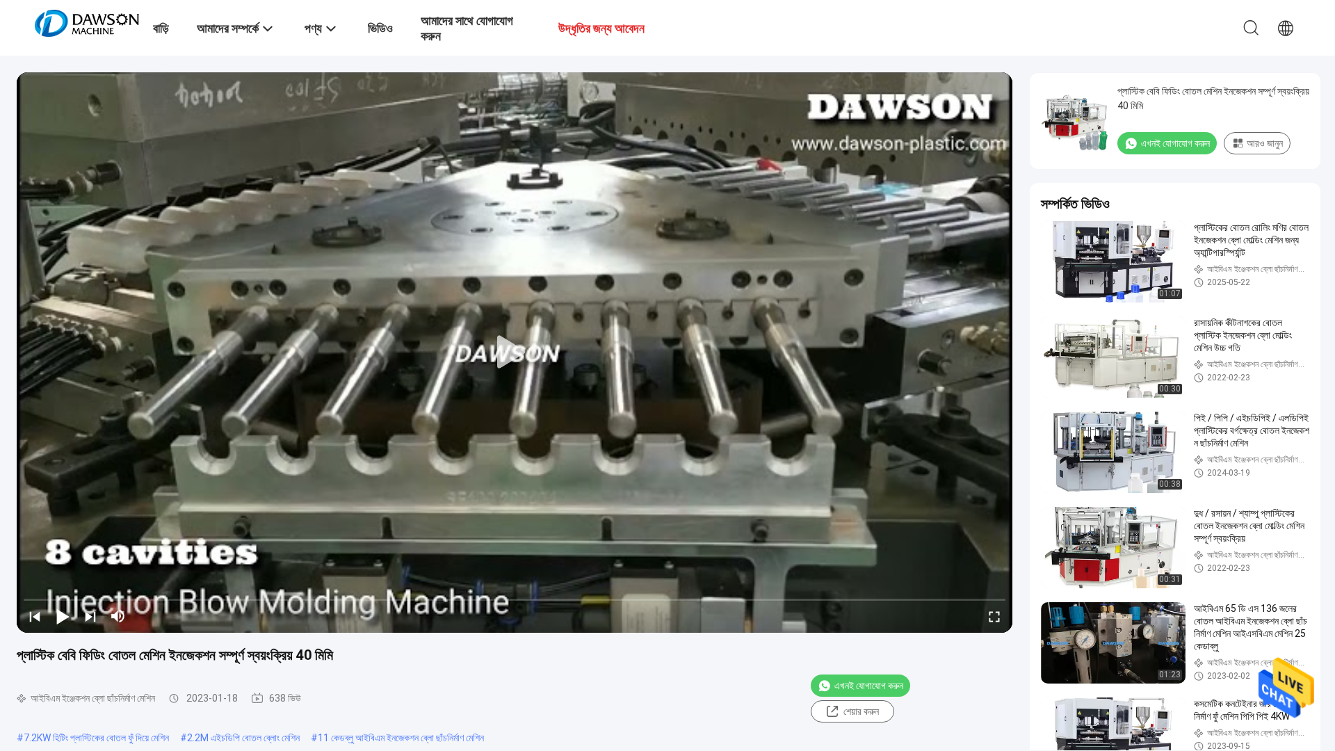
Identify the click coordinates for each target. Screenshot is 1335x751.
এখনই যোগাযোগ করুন (868, 685)
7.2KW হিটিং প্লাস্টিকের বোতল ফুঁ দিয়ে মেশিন (96, 737)
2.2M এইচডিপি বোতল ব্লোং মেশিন (243, 737)
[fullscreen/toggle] (994, 616)
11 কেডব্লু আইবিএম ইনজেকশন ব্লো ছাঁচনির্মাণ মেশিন (401, 737)
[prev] (35, 616)
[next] (90, 616)
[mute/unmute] (118, 616)
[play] (514, 352)
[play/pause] (62, 616)
